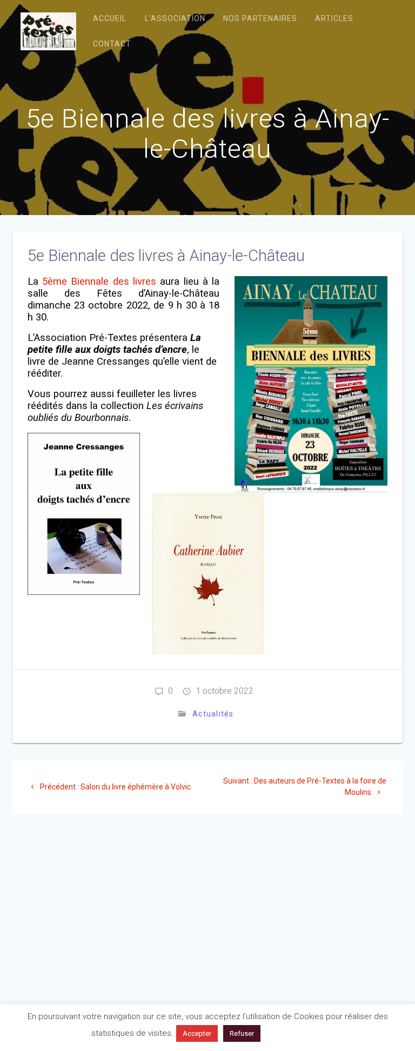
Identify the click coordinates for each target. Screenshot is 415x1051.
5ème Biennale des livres (99, 281)
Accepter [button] (197, 1033)
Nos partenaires (260, 18)
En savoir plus (294, 1033)
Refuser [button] (242, 1033)
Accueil (109, 18)
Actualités (213, 713)
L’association (175, 18)
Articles (334, 18)
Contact (112, 43)
